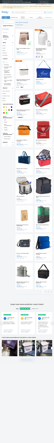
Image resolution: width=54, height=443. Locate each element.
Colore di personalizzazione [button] (7, 134)
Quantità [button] (5, 142)
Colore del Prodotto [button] (8, 104)
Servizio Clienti (38, 4)
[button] (8, 45)
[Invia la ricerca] (3, 21)
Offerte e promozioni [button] (6, 36)
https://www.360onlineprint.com (18, 7)
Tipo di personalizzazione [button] (7, 117)
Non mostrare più (44, 1)
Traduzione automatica (8, 330)
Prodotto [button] (5, 58)
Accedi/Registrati (48, 17)
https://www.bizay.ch (25, 6)
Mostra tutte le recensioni (26, 359)
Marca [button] (4, 42)
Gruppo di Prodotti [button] (7, 25)
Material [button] (5, 88)
